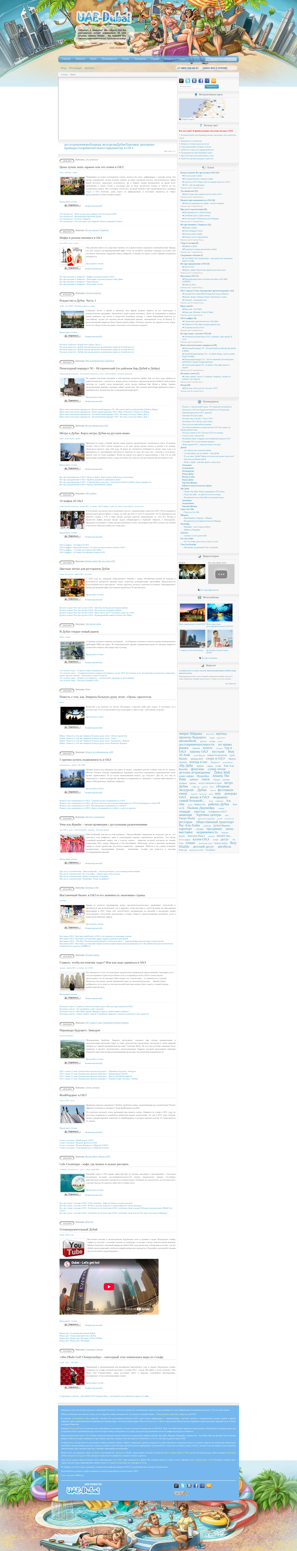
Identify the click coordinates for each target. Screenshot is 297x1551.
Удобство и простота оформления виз (197, 150)
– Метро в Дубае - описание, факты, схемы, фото (201, 462)
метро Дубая (69, 438)
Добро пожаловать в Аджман (95, 876)
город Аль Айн (187, 509)
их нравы (93, 506)
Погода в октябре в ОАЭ (88, 680)
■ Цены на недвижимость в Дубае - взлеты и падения (203, 203)
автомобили (187, 741)
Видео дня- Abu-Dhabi (80, 1340)
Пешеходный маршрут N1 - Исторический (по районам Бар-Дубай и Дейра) (110, 368)
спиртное (219, 801)
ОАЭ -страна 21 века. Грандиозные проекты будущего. (107, 1023)
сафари (210, 766)
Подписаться (212, 86)
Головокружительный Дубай (78, 1229)
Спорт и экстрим (92, 1088)
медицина (220, 797)
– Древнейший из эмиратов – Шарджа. (197, 518)
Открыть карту (188, 119)
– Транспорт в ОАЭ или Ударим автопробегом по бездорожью (205, 410)
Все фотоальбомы (209, 658)
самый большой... (192, 800)
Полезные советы (92, 955)
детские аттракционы (194, 772)
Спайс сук (195, 787)
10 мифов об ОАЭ (71, 501)
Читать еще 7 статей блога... (192, 252)
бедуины (225, 833)
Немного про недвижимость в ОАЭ (99, 752)
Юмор (87, 689)
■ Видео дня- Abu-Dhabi (192, 309)
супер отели (217, 769)
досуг (68, 144)
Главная (66, 58)
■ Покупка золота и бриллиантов (195, 237)
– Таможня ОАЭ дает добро (192, 416)
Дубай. (232, 755)
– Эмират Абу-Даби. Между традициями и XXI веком (203, 491)
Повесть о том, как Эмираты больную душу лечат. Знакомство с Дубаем (98, 741)
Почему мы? (211, 125)
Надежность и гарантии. (191, 141)
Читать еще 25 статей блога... (193, 370)
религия (205, 787)
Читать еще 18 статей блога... (193, 240)
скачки (220, 741)
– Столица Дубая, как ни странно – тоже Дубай (200, 453)
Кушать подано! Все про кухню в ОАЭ (100, 561)
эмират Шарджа (190, 733)
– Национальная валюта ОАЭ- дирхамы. (196, 413)
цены (76, 144)
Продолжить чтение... (69, 202)
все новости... (231, 683)
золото (207, 748)
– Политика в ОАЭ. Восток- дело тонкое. (197, 421)
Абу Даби (81, 765)
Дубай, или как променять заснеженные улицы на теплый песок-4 (105, 347)
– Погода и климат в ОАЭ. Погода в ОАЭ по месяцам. (202, 433)
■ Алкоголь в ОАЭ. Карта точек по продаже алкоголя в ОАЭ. (206, 182)
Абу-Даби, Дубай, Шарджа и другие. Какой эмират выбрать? (102, 1011)
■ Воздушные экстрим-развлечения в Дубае (199, 249)
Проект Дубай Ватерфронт (120, 1076)
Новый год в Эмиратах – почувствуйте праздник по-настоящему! (105, 678)
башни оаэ (199, 804)
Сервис (155, 58)
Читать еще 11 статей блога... (193, 188)
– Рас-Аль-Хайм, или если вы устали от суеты (200, 541)
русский (219, 819)
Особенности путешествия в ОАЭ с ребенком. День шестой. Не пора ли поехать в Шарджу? (128, 1213)
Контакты (89, 68)
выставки (63, 900)
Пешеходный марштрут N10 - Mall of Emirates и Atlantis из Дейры (120, 412)
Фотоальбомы (211, 597)
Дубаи (121, 144)
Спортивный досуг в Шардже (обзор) (92, 1148)
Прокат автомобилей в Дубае (99, 484)
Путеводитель (109, 58)
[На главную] (104, 17)
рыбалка (207, 826)
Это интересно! (91, 159)
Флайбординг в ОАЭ (73, 1095)
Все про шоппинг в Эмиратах (97, 230)
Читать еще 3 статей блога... (192, 206)
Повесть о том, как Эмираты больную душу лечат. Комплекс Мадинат (97, 743)
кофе (226, 815)
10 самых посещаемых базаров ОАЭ (89, 552)
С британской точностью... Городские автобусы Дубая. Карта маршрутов (119, 482)
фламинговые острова (205, 843)
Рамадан (216, 780)
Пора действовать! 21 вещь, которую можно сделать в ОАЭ (99, 547)
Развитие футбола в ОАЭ (86, 1143)
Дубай (183, 447)
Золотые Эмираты (83, 219)
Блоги (93, 58)
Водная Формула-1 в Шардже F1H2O (92, 1145)
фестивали (225, 790)
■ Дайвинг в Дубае (189, 246)
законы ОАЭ (84, 506)
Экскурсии (140, 58)
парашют (211, 836)
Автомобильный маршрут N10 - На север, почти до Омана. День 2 (120, 414)
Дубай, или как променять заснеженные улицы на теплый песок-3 (105, 349)
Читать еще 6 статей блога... (192, 330)
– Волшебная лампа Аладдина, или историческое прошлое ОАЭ (205, 439)
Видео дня (89, 1222)
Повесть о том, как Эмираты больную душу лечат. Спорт (91, 738)
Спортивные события (94, 1349)
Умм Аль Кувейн (80, 830)
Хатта (211, 801)
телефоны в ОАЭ (217, 811)
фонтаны (197, 769)
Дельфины (183, 783)
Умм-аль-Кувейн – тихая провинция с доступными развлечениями (103, 824)
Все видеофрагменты (209, 590)
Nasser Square (92, 282)
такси (206, 779)
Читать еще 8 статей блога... (192, 342)
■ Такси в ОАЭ (188, 267)
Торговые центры (138, 144)
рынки (113, 148)
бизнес (183, 758)
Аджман (184, 532)
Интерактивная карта (211, 94)
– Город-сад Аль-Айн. (191, 512)
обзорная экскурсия (102, 144)
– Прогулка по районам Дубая (194, 459)
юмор (84, 144)
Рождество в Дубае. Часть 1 (78, 300)
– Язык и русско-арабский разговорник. (196, 424)
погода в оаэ (139, 506)
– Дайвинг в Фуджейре (191, 530)
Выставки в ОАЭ (92, 888)
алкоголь (113, 506)
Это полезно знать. (93, 624)
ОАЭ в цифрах (90, 493)
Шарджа (184, 515)
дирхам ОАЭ (221, 738)
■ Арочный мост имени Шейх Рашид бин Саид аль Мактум (205, 294)
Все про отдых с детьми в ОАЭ (97, 1157)
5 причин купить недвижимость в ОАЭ (85, 759)
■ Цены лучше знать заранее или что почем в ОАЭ (202, 194)
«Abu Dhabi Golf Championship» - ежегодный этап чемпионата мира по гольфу (112, 1357)
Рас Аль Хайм (187, 538)
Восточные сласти (95, 284)
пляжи (75, 172)
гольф (62, 1362)
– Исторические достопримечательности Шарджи (201, 521)
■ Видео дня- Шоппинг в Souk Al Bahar (197, 312)
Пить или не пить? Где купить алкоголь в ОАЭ (114, 612)
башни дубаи (220, 843)
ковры (212, 738)
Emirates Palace (196, 835)
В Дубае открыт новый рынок (79, 631)
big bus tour (203, 794)
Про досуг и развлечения (95, 817)
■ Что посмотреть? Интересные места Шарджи (200, 219)
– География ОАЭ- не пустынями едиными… (198, 442)
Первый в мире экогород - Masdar (123, 1079)
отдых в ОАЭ (92, 191)
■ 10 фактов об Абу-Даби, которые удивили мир (201, 324)
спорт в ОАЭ (64, 1100)
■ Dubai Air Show (189, 285)
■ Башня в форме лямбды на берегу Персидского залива (204, 297)
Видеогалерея (211, 556)
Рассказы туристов (93, 293)
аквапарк (68, 172)
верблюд (221, 733)
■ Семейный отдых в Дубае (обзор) (196, 215)
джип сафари (186, 776)
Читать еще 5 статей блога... (192, 287)
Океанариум (210, 850)
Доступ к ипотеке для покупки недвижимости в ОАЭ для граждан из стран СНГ (125, 803)
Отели (125, 58)
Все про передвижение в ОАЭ (96, 426)
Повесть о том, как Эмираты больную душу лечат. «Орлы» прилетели (105, 696)
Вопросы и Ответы (174, 58)
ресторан (88, 574)
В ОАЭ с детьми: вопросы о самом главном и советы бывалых (115, 1205)
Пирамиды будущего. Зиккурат (80, 1030)
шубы (62, 306)
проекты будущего (66, 1036)
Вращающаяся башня (118, 1074)
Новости (80, 58)
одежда (62, 968)
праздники (214, 829)
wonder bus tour (229, 819)
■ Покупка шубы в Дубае (192, 234)
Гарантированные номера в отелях (196, 147)
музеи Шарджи (199, 755)
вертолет (203, 741)
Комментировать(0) (93, 206)
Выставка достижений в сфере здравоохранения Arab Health (101, 939)
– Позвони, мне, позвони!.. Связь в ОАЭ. (197, 418)
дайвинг (194, 779)
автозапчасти (210, 734)
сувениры (63, 1169)
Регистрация (75, 68)
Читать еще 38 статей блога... (193, 391)
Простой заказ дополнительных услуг (197, 155)
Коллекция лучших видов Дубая (217, 651)
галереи (221, 808)
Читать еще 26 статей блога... (193, 197)
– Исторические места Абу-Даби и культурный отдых (203, 497)
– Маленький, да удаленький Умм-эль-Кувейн (200, 547)
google (211, 794)
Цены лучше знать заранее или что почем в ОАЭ (91, 167)
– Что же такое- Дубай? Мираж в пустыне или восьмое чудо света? (208, 456)
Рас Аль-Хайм (189, 825)
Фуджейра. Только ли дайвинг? (96, 879)
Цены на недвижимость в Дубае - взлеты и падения (113, 808)
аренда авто (197, 758)
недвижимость (65, 765)
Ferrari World (187, 818)
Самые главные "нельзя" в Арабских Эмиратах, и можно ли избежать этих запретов (112, 1014)
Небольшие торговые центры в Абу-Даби (105, 279)
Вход (63, 68)
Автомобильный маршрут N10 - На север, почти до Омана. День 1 (120, 417)
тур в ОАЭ (125, 148)
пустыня (218, 751)
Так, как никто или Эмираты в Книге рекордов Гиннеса (99, 221)
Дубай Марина (221, 825)
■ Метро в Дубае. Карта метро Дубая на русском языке (204, 270)
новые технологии (66, 574)
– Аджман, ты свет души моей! (194, 536)
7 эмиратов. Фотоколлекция (191, 650)
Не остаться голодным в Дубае (108, 610)
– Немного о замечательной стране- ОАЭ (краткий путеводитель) (206, 407)
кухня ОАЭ (95, 1169)
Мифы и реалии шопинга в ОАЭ (81, 237)
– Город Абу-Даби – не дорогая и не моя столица (201, 494)
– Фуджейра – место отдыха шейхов (196, 527)
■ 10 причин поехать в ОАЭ (193, 327)
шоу (218, 793)
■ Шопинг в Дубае (189, 228)
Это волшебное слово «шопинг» (90, 1009)
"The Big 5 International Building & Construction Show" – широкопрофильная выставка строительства (119, 941)
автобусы (224, 846)
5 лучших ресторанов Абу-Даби (87, 550)
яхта (212, 787)
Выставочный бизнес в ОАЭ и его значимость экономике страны (102, 895)
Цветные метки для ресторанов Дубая (85, 568)
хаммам (190, 805)
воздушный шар (228, 762)
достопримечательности (91, 148)
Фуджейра (185, 524)
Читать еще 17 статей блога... (193, 221)
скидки (200, 829)
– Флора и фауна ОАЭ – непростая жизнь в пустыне (201, 444)
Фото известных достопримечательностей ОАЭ (219, 625)
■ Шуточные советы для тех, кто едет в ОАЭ (199, 388)
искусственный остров (210, 783)
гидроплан (194, 794)
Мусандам (219, 748)
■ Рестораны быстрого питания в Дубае (197, 179)
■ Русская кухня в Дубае (192, 176)
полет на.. (224, 836)
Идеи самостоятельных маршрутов (99, 361)
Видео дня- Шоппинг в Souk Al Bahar (86, 1338)
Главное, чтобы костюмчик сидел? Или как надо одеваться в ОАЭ (103, 962)
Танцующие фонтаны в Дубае (83, 1336)
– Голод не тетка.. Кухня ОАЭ (192, 436)
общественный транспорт (69, 374)
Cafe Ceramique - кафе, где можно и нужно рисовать (94, 1164)
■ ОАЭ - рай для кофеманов (193, 185)
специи (215, 840)
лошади (184, 811)
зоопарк (212, 741)
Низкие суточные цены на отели (195, 144)
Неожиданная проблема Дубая (88, 216)
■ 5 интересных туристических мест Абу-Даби (200, 321)
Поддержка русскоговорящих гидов (196, 152)
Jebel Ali (213, 790)
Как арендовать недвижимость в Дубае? (108, 805)
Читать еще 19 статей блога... (193, 303)
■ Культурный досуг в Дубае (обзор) (196, 212)
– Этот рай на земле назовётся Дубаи (196, 450)
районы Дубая (110, 374)
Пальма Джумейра (200, 808)
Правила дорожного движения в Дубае (104, 479)
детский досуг (73, 1169)
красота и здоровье (206, 818)
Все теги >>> (170, 151)
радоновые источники (196, 850)
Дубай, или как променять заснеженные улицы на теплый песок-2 (105, 352)
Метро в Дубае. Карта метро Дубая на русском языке (95, 433)
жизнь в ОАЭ (199, 797)
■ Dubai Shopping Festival (192, 231)
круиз (200, 765)
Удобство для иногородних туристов (197, 158)
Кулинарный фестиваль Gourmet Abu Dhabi (113, 615)
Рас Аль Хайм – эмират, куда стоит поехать (101, 874)
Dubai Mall (222, 772)
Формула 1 (215, 762)
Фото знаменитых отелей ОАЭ (192, 624)
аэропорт (185, 829)
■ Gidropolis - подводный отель (194, 300)
